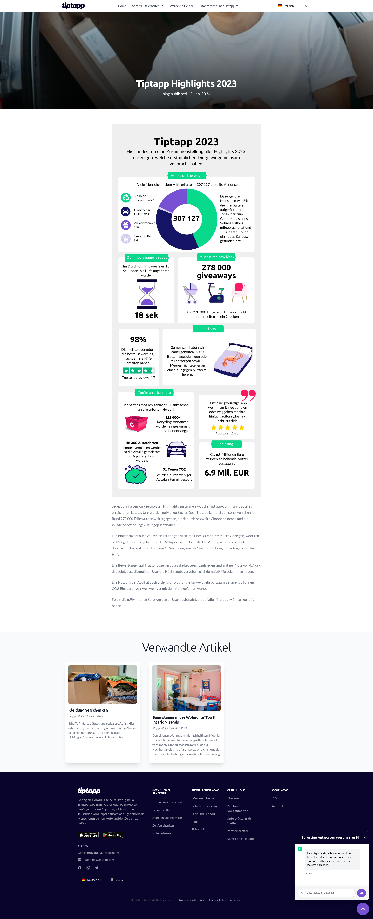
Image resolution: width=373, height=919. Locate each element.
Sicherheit (198, 829)
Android (277, 806)
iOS (274, 798)
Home (122, 6)
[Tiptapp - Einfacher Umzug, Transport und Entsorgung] (74, 5)
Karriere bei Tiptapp (240, 838)
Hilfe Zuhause (161, 833)
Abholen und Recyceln (167, 817)
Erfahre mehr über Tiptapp (217, 6)
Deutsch (289, 5)
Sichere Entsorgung (204, 806)
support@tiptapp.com (99, 859)
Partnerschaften (238, 831)
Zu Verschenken (163, 825)
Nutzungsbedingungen (192, 900)
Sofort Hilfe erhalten (145, 6)
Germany (120, 880)
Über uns (233, 798)
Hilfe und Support (203, 814)
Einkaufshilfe (161, 810)
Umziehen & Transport (167, 802)
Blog (195, 821)
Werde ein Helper (181, 6)
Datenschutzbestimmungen (225, 900)
